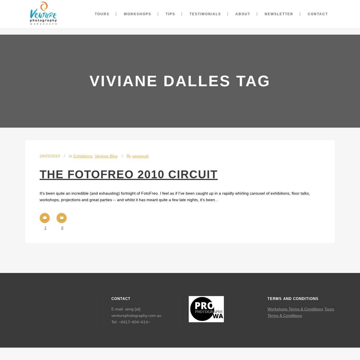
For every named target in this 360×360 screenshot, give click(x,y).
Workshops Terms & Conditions (295, 309)
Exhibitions (83, 156)
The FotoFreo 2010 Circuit (129, 174)
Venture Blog (106, 156)
